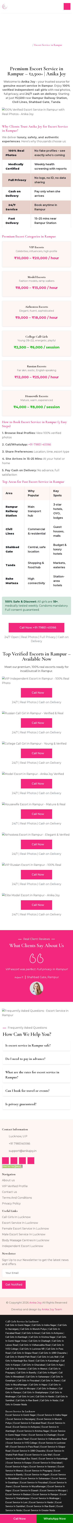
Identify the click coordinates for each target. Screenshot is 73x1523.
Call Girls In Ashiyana (52, 1333)
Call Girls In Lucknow (16, 1217)
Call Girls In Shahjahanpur (35, 1392)
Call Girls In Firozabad (28, 1380)
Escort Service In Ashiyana (26, 1427)
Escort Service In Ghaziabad (47, 1462)
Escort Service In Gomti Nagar (20, 1415)
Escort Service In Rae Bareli (41, 1506)
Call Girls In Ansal (31, 1333)
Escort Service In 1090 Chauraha (28, 1451)
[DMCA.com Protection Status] (12, 1166)
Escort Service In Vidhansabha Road (48, 1439)
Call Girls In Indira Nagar (44, 1325)
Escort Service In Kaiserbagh (53, 1458)
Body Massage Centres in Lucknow (25, 1240)
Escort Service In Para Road (24, 1446)
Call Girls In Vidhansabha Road (35, 1345)
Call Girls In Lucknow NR (32, 1349)
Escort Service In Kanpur (19, 1462)
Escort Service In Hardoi (41, 1502)
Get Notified (13, 1284)
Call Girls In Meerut (37, 1368)
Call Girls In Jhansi (50, 1380)
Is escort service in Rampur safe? (28, 1045)
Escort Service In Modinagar (45, 1498)
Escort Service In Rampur (45, 1494)
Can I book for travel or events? (27, 1091)
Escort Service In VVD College (22, 1443)
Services (27, 45)
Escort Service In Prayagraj (38, 1470)
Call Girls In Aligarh (47, 1372)
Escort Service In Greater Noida (39, 1510)
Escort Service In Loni (16, 1502)
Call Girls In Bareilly (26, 1372)
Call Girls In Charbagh (39, 1341)
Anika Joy (35, 1302)
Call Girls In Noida (49, 1400)
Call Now (37, 692)
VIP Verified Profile (15, 1186)
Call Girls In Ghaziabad (33, 1365)
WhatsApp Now (55, 1518)
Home (17, 45)
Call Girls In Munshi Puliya (33, 1329)
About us (8, 1180)
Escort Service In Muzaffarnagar (30, 1486)
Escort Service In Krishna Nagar (33, 1431)
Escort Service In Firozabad (34, 1482)
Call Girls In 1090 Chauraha (52, 1353)
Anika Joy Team (52, 1309)
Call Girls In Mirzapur (25, 1388)
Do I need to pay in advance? (25, 1059)
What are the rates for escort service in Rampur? (32, 1074)
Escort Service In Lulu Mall (38, 1454)
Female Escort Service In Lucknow (25, 1228)
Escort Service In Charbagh (42, 1435)
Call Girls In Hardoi (45, 1396)
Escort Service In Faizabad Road (29, 1423)
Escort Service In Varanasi (43, 1466)
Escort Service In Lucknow (20, 1222)
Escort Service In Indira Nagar (52, 1415)
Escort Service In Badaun (18, 1494)
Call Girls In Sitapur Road (24, 1353)
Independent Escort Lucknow (22, 1246)
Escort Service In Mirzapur (53, 1490)
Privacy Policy (11, 1203)
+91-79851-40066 (39, 444)
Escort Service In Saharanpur (35, 1478)
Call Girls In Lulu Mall (47, 1357)
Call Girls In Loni (25, 1396)
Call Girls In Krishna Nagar (42, 1337)
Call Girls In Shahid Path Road (20, 1357)
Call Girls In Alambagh (16, 1337)
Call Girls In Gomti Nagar (17, 1325)
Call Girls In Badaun (47, 1388)
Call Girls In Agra (55, 1365)
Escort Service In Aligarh (37, 1474)
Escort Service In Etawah (25, 1490)
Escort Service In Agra (16, 1466)
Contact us (9, 1192)
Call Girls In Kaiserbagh (47, 1360)
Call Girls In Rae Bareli (27, 1400)
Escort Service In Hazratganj (21, 1419)
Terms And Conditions (17, 1197)
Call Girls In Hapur (38, 1384)
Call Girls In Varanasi (15, 1368)
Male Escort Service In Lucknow (23, 1234)
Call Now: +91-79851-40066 (37, 627)
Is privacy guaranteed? (20, 1104)
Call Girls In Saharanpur (37, 1376)
